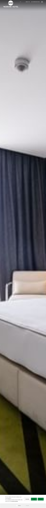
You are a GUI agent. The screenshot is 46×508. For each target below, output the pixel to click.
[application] (23, 501)
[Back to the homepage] (10, 4)
